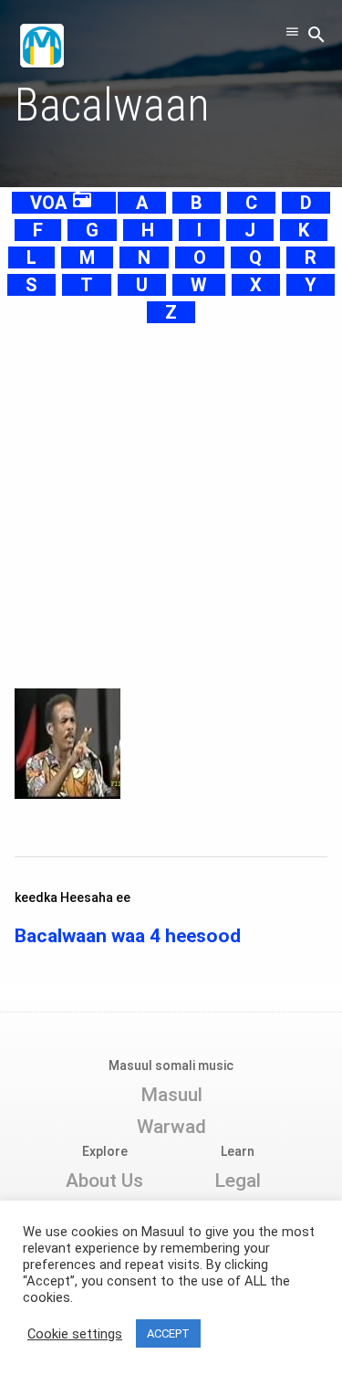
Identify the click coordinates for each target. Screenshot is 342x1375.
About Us (104, 1180)
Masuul (171, 1095)
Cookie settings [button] (74, 1334)
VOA (61, 203)
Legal (237, 1180)
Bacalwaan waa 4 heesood (128, 936)
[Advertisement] (171, 497)
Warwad (171, 1127)
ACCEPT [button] (168, 1333)
